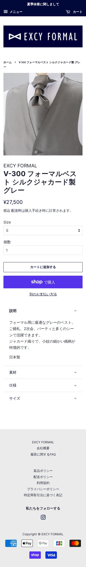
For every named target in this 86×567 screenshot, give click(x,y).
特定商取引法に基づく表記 (43, 495)
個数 (7, 242)
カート (77, 12)
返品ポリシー (43, 470)
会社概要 (43, 448)
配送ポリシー (43, 477)
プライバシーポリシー (43, 489)
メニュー (15, 12)
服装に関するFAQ (43, 454)
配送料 (16, 210)
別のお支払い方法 (43, 294)
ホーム (7, 62)
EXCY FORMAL (43, 442)
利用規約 (43, 483)
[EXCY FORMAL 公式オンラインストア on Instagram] (43, 518)
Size (7, 222)
